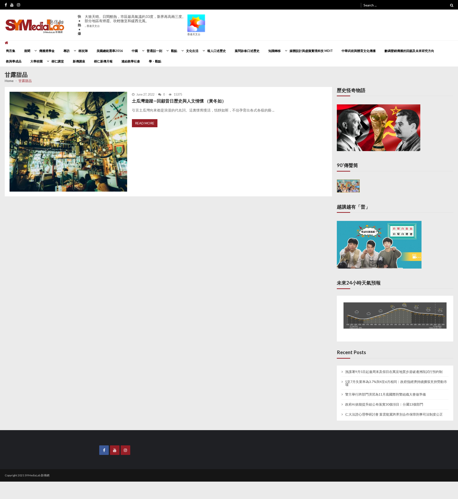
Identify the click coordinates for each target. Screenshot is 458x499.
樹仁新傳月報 (103, 61)
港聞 (27, 51)
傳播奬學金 (47, 51)
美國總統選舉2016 (110, 51)
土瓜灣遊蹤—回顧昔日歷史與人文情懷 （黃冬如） (179, 100)
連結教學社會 (130, 61)
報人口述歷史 (216, 51)
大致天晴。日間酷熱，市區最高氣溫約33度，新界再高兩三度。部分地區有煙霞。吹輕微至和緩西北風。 (135, 20)
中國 (135, 51)
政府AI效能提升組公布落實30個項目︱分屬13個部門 (384, 399)
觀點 (174, 51)
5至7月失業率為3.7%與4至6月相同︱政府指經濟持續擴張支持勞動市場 (396, 379)
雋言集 (10, 51)
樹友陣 (83, 51)
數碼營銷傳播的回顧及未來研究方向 (409, 51)
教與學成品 (13, 61)
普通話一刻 (154, 51)
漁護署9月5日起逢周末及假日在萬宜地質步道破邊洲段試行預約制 (393, 367)
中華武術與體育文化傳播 (359, 51)
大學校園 (36, 61)
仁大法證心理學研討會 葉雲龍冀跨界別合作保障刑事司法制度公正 (394, 409)
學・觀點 (155, 61)
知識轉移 (274, 51)
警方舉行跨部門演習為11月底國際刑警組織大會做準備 (385, 390)
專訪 (66, 51)
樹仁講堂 (58, 61)
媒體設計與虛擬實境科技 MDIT (311, 51)
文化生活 (192, 51)
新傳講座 (79, 61)
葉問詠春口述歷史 (247, 51)
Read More (144, 123)
